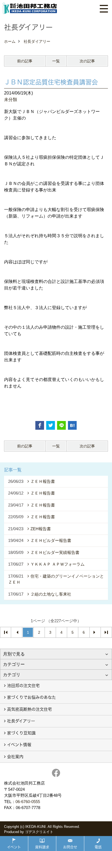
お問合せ (70, 847)
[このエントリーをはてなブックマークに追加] (72, 425)
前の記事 (24, 61)
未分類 (10, 99)
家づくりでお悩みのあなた (31, 697)
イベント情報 (19, 744)
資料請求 (42, 847)
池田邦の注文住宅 (23, 685)
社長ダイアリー (21, 721)
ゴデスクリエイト (39, 832)
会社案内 (15, 756)
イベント (14, 847)
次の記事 (87, 61)
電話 (98, 847)
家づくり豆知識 (21, 733)
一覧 (56, 61)
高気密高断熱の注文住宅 (29, 709)
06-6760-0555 (27, 801)
